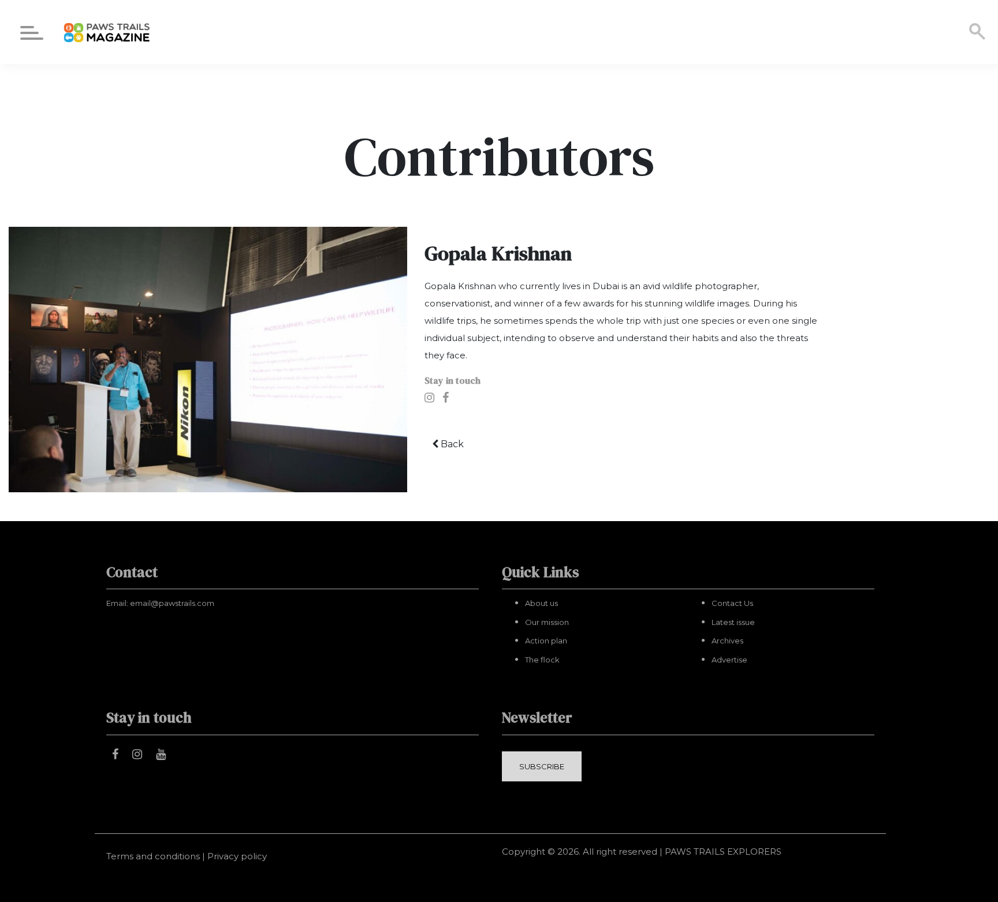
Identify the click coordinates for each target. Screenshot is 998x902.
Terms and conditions (153, 856)
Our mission (547, 622)
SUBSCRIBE (541, 766)
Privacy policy (237, 856)
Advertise (729, 659)
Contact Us (732, 603)
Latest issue (733, 622)
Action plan (546, 640)
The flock (542, 659)
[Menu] (32, 35)
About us (541, 603)
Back (451, 444)
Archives (727, 640)
